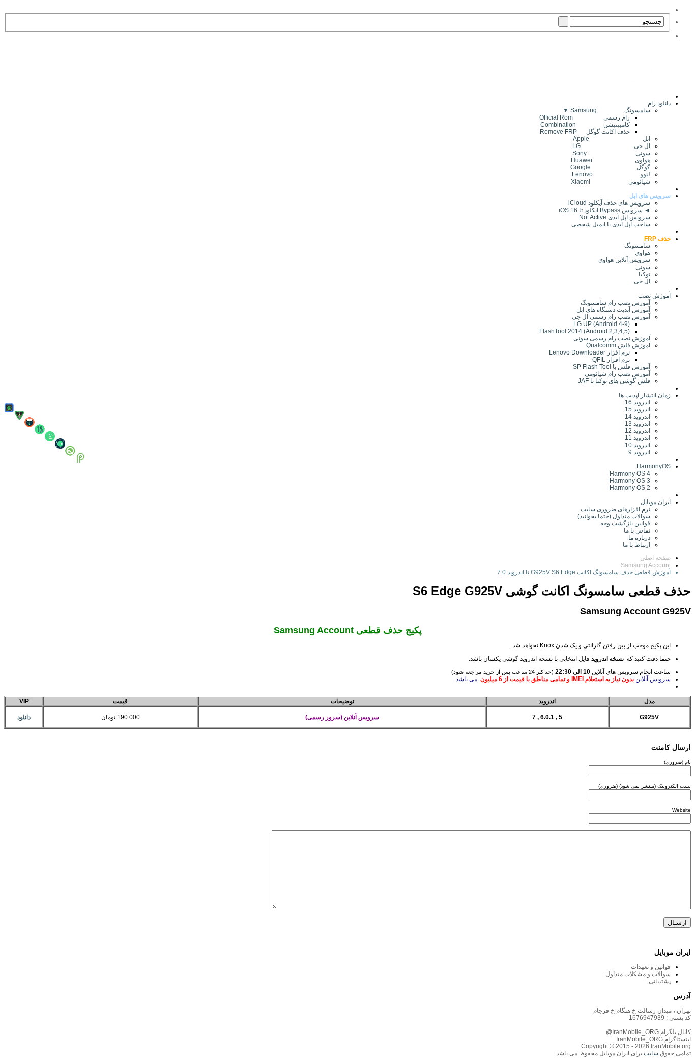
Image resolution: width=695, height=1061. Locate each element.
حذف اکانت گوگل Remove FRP (585, 131)
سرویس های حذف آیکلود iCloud (609, 203)
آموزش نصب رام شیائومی (617, 373)
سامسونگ (637, 245)
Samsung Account (646, 565)
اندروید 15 (637, 409)
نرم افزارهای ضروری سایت (615, 509)
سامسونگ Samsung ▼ (606, 110)
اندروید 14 (637, 416)
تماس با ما (637, 530)
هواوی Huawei (610, 160)
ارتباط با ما (636, 544)
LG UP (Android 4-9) (601, 324)
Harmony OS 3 (630, 480)
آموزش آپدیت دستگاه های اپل (613, 309)
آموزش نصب (654, 295)
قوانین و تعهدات (651, 966)
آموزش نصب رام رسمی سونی (611, 338)
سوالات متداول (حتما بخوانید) (613, 516)
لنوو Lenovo (611, 174)
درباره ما (639, 537)
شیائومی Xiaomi (610, 181)
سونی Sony (611, 153)
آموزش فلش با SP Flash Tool (611, 366)
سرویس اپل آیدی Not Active (614, 217)
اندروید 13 (637, 423)
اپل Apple (611, 138)
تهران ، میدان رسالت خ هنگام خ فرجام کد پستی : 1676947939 (642, 1014)
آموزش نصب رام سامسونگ (615, 302)
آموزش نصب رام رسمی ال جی (611, 316)
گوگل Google (610, 167)
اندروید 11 (635, 437)
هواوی (642, 252)
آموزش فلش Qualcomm (618, 345)
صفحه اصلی (655, 558)
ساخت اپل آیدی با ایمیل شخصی (610, 224)
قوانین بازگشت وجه (625, 523)
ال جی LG (611, 146)
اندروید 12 (636, 430)
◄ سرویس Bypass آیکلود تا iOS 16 (604, 210)
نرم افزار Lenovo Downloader (589, 352)
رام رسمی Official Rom (584, 117)
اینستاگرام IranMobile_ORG (653, 1039)
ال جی (642, 281)
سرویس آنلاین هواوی (624, 259)
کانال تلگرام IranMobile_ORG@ (648, 1032)
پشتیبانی (660, 981)
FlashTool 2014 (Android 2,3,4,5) (584, 331)
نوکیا (644, 274)
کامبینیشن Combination (585, 124)
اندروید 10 (637, 445)
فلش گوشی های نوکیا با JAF (614, 381)
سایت (650, 1053)
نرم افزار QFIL (611, 359)
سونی (642, 267)
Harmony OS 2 (630, 487)
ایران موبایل (656, 502)
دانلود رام (659, 103)
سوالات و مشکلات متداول (638, 974)
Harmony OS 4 (630, 473)
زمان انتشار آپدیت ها (645, 395)
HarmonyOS (653, 466)
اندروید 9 (639, 452)
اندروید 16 (637, 402)
